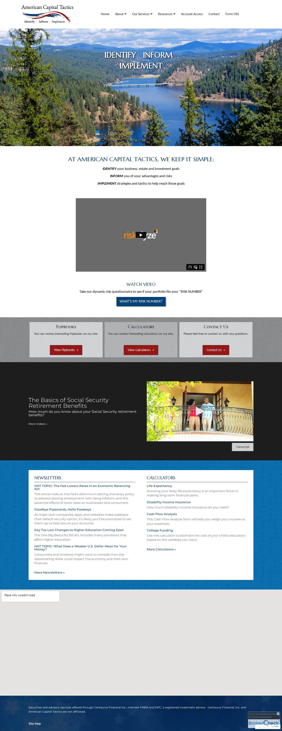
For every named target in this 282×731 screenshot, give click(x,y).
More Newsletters (49, 572)
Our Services (140, 14)
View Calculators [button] (139, 350)
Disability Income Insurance (169, 502)
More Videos (38, 424)
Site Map (35, 723)
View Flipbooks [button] (64, 350)
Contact (214, 14)
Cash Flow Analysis (162, 514)
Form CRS (232, 14)
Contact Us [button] (214, 350)
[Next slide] (277, 91)
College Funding (160, 530)
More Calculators (161, 549)
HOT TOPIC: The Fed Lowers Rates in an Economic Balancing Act (82, 487)
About (119, 14)
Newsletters (47, 477)
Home (105, 14)
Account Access (192, 14)
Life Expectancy (159, 486)
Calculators (161, 477)
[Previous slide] (4, 91)
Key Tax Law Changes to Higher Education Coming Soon (79, 530)
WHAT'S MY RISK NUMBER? (141, 301)
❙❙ (144, 140)
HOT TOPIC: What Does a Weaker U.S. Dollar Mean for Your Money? (80, 547)
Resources (165, 14)
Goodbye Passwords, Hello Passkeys (62, 509)
